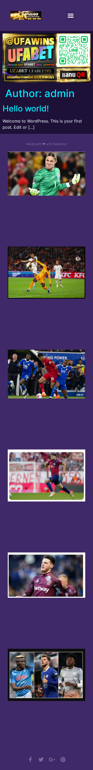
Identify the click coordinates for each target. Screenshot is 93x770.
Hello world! (26, 108)
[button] (71, 15)
